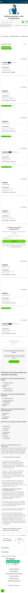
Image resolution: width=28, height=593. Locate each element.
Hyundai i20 (5, 436)
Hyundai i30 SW (6, 438)
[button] (9, 25)
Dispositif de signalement (14, 580)
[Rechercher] (23, 22)
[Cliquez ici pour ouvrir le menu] (26, 2)
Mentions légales (14, 571)
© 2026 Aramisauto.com (14, 585)
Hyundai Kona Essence (8, 398)
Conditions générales (14, 569)
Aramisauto (3, 535)
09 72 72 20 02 (7, 540)
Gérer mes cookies (14, 576)
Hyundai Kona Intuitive (8, 390)
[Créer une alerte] (3, 590)
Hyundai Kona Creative (8, 382)
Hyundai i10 (5, 430)
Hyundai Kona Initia (7, 388)
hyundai (17, 535)
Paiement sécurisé (13, 578)
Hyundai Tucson (6, 426)
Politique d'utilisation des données (14, 573)
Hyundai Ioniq (6, 428)
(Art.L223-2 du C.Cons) (16, 246)
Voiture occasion (10, 535)
